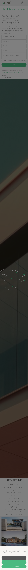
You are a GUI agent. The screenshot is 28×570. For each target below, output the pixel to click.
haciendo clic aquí (21, 553)
